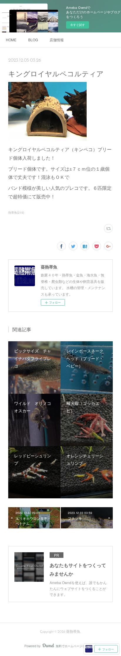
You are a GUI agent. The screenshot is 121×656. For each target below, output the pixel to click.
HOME (11, 39)
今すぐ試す (77, 25)
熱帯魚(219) (16, 212)
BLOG (33, 39)
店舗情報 (57, 39)
